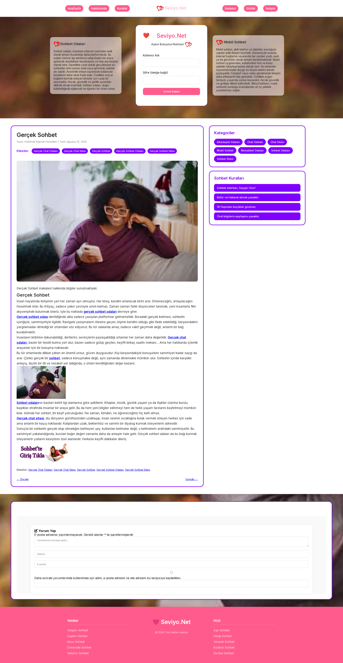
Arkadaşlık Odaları (228, 142)
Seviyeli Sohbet (223, 641)
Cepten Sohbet (77, 636)
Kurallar (122, 8)
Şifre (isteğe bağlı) (155, 72)
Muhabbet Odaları (252, 150)
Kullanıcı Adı (151, 55)
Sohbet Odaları (280, 150)
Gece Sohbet (76, 641)
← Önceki (23, 479)
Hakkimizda (99, 8)
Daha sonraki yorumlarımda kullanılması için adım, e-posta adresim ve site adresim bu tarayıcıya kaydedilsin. (107, 578)
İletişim (270, 8)
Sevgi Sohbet (222, 636)
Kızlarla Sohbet (223, 647)
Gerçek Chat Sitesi (75, 151)
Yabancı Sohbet (78, 653)
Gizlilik (250, 8)
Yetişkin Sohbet (77, 630)
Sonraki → (191, 479)
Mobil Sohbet (225, 150)
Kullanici (230, 8)
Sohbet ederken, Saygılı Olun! (236, 188)
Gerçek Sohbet (101, 151)
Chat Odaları (255, 142)
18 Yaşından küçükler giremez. (236, 207)
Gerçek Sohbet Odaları (129, 151)
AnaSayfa (74, 8)
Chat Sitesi (277, 142)
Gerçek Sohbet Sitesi (162, 151)
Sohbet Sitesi (225, 158)
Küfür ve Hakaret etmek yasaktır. (238, 197)
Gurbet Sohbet (223, 653)
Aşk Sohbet (221, 630)
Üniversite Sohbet (79, 647)
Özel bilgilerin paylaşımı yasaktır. (238, 216)
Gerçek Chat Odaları (46, 151)
